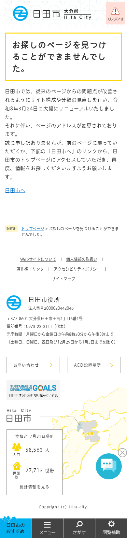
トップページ (32, 229)
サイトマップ (63, 279)
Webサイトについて (38, 259)
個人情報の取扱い (81, 259)
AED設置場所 (87, 365)
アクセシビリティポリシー (77, 269)
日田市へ (15, 190)
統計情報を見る (34, 487)
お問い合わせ (26, 365)
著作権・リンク (30, 269)
